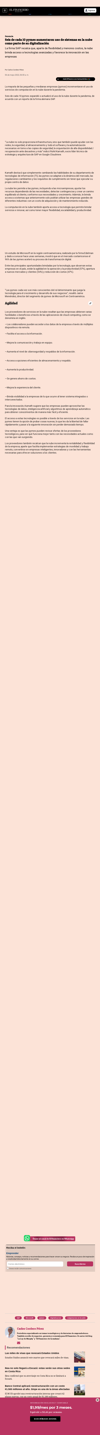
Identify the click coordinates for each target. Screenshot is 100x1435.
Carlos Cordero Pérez (16, 70)
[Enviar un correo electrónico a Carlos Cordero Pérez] (18, 1342)
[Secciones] (5, 10)
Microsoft (29, 1318)
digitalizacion (55, 1318)
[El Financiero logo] (19, 10)
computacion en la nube (76, 1318)
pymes (41, 1318)
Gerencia (9, 36)
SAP (18, 1318)
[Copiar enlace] (90, 303)
